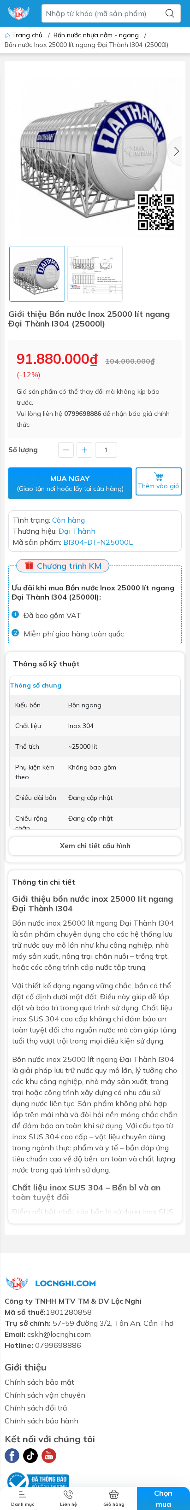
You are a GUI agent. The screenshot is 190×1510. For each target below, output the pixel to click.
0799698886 (82, 413)
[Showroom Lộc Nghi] (18, 13)
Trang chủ (27, 35)
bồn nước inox (80, 898)
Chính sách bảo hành (41, 1420)
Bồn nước (28, 922)
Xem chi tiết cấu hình (95, 845)
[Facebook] (12, 1455)
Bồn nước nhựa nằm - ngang (96, 35)
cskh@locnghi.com (59, 1334)
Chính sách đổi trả (36, 1407)
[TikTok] (30, 1455)
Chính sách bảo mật (39, 1382)
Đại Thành (137, 1059)
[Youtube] (49, 1455)
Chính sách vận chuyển (45, 1394)
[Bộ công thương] (37, 1481)
